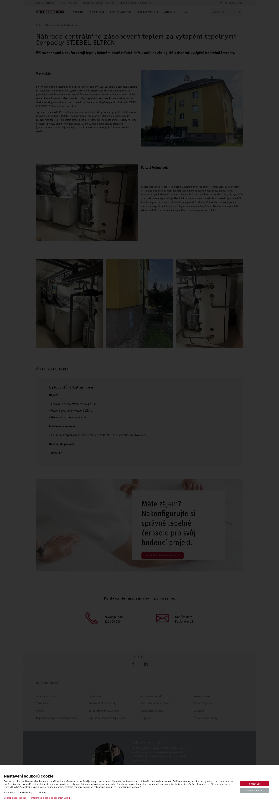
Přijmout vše (254, 783)
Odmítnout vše (254, 790)
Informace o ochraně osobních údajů (50, 798)
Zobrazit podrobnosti (15, 798)
